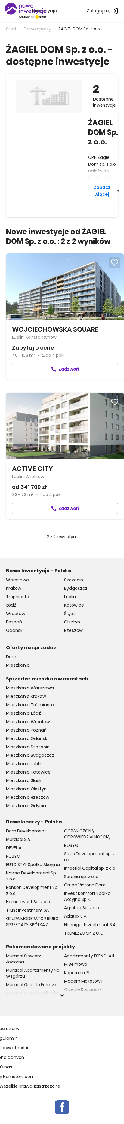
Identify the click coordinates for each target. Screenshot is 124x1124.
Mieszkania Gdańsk (26, 738)
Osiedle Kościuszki (83, 989)
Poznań (14, 622)
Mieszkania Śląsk (24, 780)
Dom (11, 657)
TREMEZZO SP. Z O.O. (84, 933)
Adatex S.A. (75, 916)
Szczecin (73, 580)
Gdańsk (14, 630)
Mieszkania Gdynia (26, 806)
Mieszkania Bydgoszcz (30, 755)
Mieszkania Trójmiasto (30, 705)
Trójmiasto (17, 597)
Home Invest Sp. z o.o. (28, 902)
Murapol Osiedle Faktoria (32, 993)
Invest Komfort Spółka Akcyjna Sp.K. (87, 896)
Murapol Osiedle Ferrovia (32, 985)
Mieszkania (18, 665)
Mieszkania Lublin (24, 764)
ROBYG (13, 856)
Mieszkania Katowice (28, 772)
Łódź (11, 605)
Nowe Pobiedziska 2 (84, 998)
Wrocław (15, 613)
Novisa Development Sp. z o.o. (31, 876)
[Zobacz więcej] (62, 995)
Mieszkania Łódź (23, 713)
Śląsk (69, 613)
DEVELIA (13, 848)
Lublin (70, 597)
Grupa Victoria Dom (85, 885)
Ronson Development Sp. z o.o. (32, 890)
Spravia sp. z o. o (81, 877)
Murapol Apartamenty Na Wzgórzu (33, 973)
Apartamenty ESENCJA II (89, 956)
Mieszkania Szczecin (28, 747)
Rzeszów (73, 630)
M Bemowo (75, 964)
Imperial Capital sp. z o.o (89, 868)
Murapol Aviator (22, 1001)
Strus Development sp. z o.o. (89, 857)
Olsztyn (72, 622)
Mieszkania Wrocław (28, 722)
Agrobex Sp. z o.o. (82, 908)
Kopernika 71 (76, 973)
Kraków (13, 588)
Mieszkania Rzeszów (27, 797)
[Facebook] (62, 1107)
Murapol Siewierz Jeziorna (23, 959)
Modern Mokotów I (83, 981)
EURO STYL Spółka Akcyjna (33, 865)
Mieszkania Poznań (26, 730)
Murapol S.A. (18, 839)
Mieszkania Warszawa (30, 688)
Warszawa (17, 580)
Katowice (74, 605)
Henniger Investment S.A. (90, 925)
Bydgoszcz (76, 588)
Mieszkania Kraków (26, 696)
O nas (6, 1067)
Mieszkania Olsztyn (26, 789)
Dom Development (26, 831)
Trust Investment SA (27, 910)
